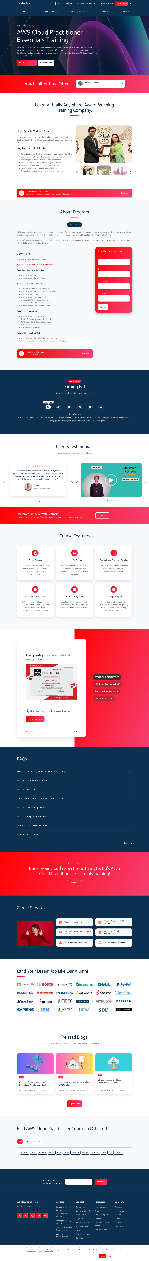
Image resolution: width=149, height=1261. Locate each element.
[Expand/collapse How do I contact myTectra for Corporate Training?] (130, 772)
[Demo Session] (48, 406)
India (20, 1141)
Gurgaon (85, 1152)
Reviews (118, 1222)
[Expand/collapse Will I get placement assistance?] (130, 781)
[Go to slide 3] (39, 501)
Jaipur (110, 1152)
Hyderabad (42, 1152)
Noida (104, 1152)
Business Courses (49, 11)
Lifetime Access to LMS (28, 731)
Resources (104, 11)
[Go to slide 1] (35, 501)
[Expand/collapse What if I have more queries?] (130, 808)
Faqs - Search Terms (33, 1141)
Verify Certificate (35, 719)
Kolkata (66, 1152)
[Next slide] (131, 172)
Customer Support (83, 1211)
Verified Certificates (26, 731)
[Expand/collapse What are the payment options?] (130, 817)
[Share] (33, 25)
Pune (59, 1152)
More (125, 11)
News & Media (120, 1226)
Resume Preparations (30, 731)
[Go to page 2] (105, 178)
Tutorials (98, 1219)
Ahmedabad (75, 1152)
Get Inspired (102, 515)
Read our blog (100, 1207)
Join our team (120, 1211)
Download (85, 353)
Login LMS (80, 1219)
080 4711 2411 (91, 3)
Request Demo (122, 3)
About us (118, 1207)
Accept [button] (103, 1256)
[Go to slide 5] (115, 500)
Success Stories (101, 1229)
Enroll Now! (125, 193)
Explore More (74, 1103)
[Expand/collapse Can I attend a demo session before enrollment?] (130, 799)
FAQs (78, 1230)
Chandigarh (119, 1152)
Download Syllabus (26, 63)
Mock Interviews (32, 731)
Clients (117, 1219)
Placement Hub (82, 1226)
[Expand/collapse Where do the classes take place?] (130, 826)
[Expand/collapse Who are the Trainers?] (130, 835)
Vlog (97, 1211)
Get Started (74, 883)
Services (60, 1201)
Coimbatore (95, 1152)
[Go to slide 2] (37, 501)
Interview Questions (103, 1215)
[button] (131, 4)
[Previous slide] (77, 482)
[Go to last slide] (77, 172)
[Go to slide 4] (113, 500)
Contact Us (80, 1207)
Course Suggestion (83, 1234)
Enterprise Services (78, 11)
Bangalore (24, 1152)
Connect (80, 1201)
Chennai (33, 1152)
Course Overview (74, 225)
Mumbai (51, 1152)
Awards (118, 1215)
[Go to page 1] (102, 178)
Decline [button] (111, 1256)
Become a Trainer (82, 1222)
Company (119, 1201)
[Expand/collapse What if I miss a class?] (130, 790)
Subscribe (79, 1238)
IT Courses (21, 11)
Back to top (128, 843)
